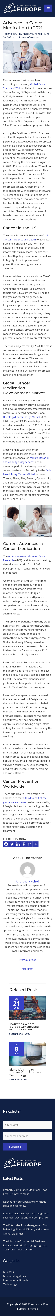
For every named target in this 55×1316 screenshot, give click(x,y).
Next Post (27, 968)
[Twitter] (12, 844)
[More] (35, 844)
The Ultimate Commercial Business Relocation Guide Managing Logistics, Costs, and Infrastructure (25, 1245)
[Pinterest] (24, 844)
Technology (10, 33)
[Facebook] (6, 844)
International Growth (15, 1280)
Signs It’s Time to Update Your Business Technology (25, 1072)
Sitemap (33, 1308)
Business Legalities (14, 1276)
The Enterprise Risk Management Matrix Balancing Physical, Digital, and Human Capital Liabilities (27, 1229)
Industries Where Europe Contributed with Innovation (24, 1026)
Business (8, 1272)
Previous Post (27, 960)
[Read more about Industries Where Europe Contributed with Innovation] (27, 1008)
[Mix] (30, 844)
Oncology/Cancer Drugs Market (21, 417)
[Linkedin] (18, 844)
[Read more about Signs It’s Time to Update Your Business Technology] (27, 1053)
